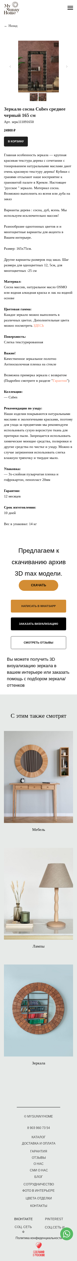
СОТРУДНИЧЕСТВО (38, 1184)
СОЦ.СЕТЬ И (55, 1227)
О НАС (39, 1163)
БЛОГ (38, 1176)
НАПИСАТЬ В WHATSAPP (38, 606)
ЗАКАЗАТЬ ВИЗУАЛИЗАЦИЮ (38, 623)
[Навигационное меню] (70, 8)
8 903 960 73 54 (38, 1128)
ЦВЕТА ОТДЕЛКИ (39, 1198)
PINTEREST (54, 1219)
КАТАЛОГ (39, 1137)
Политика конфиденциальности (39, 1238)
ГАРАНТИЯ (38, 1151)
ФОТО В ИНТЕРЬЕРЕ (38, 1190)
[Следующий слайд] (66, 66)
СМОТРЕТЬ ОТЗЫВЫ (38, 642)
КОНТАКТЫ (38, 1206)
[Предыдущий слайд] (10, 66)
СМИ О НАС (39, 1170)
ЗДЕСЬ (38, 325)
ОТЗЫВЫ (39, 1157)
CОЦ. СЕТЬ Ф (23, 1229)
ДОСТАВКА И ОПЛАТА (38, 1143)
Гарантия (60, 381)
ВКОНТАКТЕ (23, 1219)
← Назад (10, 26)
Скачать (38, 585)
